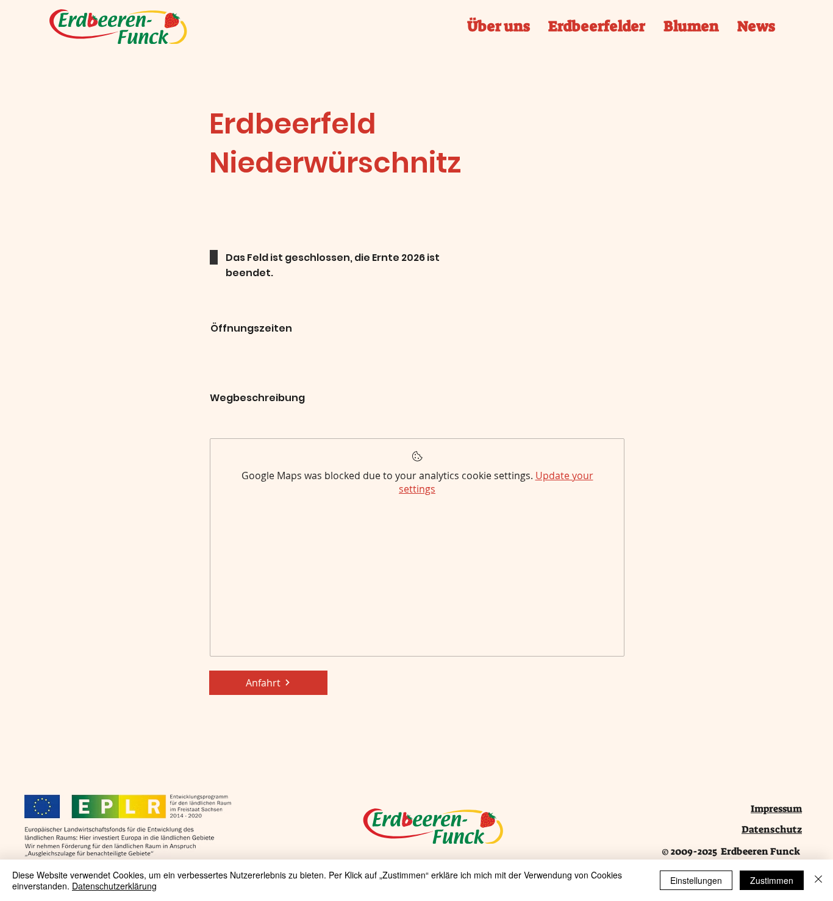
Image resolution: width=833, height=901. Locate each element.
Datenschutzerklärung (114, 886)
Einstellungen (696, 880)
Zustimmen (771, 880)
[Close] (818, 880)
